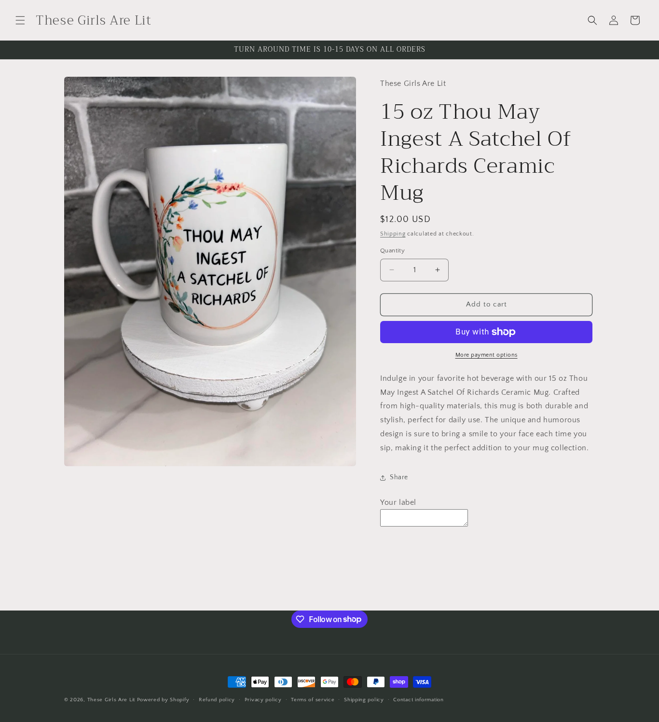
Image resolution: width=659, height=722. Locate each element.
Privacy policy (263, 699)
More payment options (486, 355)
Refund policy (217, 699)
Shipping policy (364, 699)
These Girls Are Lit (111, 700)
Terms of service (312, 699)
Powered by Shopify (163, 700)
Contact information (418, 699)
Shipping (393, 234)
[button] (20, 20)
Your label (398, 502)
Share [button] (399, 477)
